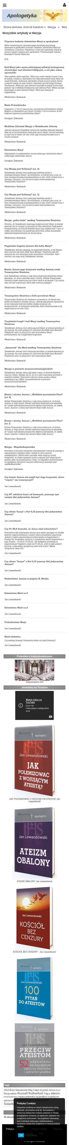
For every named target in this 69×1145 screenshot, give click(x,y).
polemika (30, 1096)
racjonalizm (41, 1096)
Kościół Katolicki (33, 27)
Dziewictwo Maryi (13, 150)
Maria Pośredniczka (15, 105)
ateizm (55, 1093)
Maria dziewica (12, 636)
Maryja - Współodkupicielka (19, 447)
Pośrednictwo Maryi (15, 622)
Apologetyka (22, 15)
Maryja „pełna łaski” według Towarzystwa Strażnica (32, 220)
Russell (22, 1093)
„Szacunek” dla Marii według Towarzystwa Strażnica (32, 347)
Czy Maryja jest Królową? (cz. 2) (21, 169)
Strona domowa (12, 27)
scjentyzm (53, 1096)
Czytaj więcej (31, 1135)
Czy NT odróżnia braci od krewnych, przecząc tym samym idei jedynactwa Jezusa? (31, 495)
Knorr (57, 1090)
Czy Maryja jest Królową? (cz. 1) (21, 194)
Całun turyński (40, 1090)
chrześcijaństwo (11, 1097)
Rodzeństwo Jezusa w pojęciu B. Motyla (26, 578)
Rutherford (35, 1093)
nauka (21, 1096)
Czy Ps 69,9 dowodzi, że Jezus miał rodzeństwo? (31, 529)
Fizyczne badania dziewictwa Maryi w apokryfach (31, 41)
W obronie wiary (12, 1117)
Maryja (52, 27)
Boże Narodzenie (18, 1090)
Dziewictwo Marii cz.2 (16, 607)
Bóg (30, 1090)
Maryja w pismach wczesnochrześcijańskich (28, 369)
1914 (6, 1090)
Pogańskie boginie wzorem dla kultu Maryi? (28, 246)
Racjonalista (10, 1093)
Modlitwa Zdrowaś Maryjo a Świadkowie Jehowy (30, 126)
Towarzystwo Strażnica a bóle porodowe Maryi (29, 295)
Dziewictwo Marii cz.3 (16, 593)
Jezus (51, 1090)
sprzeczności (11, 1100)
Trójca (46, 1093)
